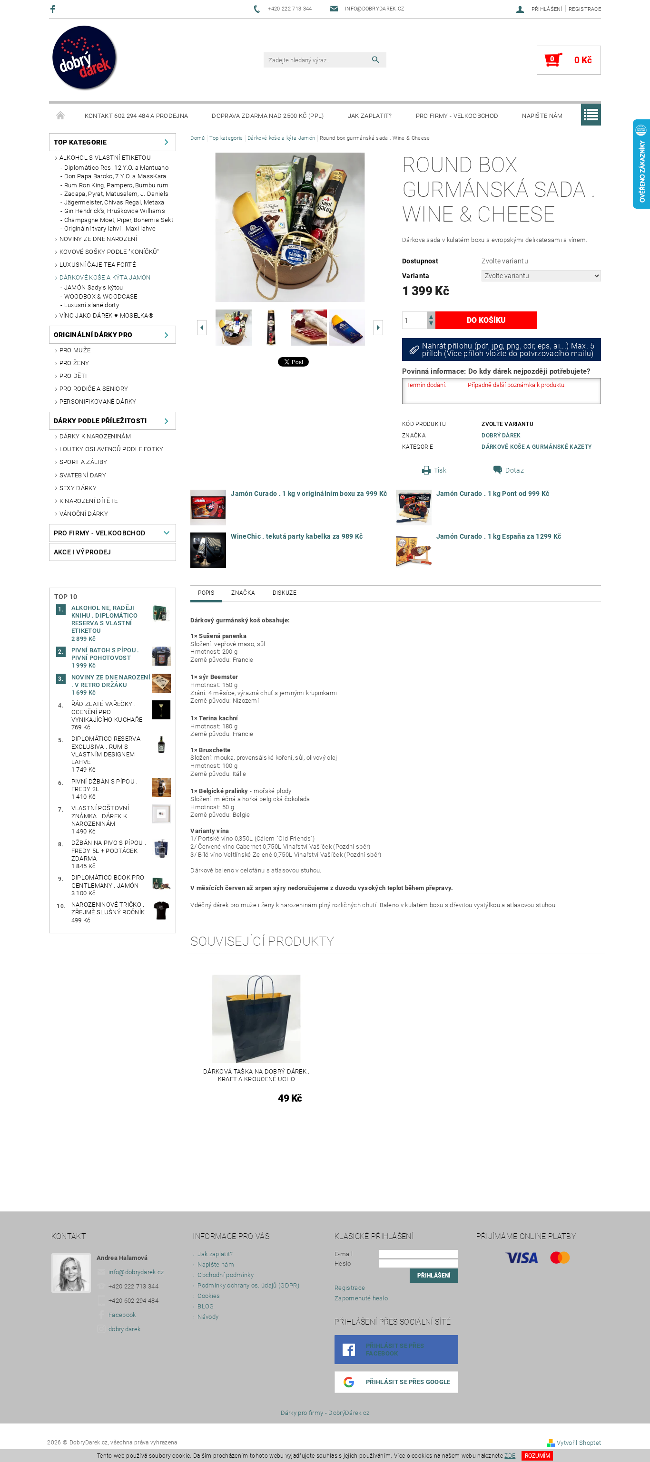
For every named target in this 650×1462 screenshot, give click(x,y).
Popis (206, 593)
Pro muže (75, 350)
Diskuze (284, 593)
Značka (243, 593)
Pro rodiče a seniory (93, 388)
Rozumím (537, 1455)
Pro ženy (74, 363)
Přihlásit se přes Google (408, 1381)
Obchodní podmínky (225, 1274)
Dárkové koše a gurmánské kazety (536, 447)
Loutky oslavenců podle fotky (111, 449)
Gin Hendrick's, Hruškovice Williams (114, 210)
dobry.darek (124, 1329)
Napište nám (542, 115)
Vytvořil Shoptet (579, 1442)
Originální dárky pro (93, 335)
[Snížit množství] (431, 324)
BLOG (205, 1306)
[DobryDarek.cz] (85, 59)
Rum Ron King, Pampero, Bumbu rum (116, 185)
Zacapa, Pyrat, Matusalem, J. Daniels (116, 193)
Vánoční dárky (83, 513)
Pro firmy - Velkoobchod (457, 115)
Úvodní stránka (61, 116)
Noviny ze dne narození (98, 238)
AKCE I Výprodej (82, 552)
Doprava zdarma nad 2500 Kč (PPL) (268, 115)
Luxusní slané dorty (91, 305)
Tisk (440, 470)
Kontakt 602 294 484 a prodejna (136, 115)
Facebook (122, 1314)
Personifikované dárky (98, 401)
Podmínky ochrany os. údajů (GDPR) (248, 1285)
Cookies (208, 1295)
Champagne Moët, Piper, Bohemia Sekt (118, 219)
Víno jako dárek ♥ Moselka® (106, 315)
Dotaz (514, 470)
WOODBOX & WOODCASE (101, 296)
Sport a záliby (83, 461)
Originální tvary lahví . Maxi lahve (110, 228)
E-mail (344, 1254)
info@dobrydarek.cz (136, 1272)
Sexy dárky (78, 488)
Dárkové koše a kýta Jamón (105, 277)
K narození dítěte (88, 500)
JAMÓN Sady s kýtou (93, 287)
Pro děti (73, 375)
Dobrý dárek (501, 435)
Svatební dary (82, 475)
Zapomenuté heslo (361, 1298)
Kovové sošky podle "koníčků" (109, 251)
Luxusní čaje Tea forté (97, 264)
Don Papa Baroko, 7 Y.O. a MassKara (115, 176)
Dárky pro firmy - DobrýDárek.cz (325, 1413)
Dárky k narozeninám (95, 436)
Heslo (343, 1263)
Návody (207, 1316)
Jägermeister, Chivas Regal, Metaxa (114, 202)
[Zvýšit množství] (431, 315)
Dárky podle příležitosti (100, 421)
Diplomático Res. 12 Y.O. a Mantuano (116, 167)
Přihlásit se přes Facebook (395, 1349)
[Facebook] (54, 9)
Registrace (585, 9)
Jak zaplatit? (370, 115)
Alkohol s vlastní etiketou (105, 157)
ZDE (509, 1455)
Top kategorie (80, 142)
